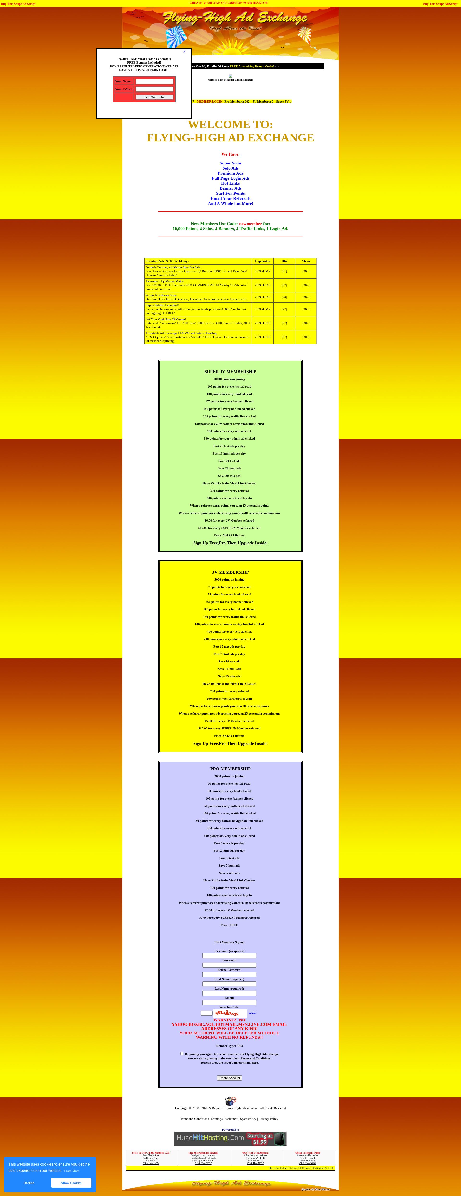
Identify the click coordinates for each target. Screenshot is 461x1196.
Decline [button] (29, 1183)
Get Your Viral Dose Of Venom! (166, 319)
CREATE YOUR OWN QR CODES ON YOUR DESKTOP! (229, 3)
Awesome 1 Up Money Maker (165, 281)
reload (253, 1013)
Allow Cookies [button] (71, 1183)
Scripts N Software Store (161, 295)
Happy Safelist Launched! (162, 305)
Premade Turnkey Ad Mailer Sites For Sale (173, 267)
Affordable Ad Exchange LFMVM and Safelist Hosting (181, 333)
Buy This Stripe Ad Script (18, 4)
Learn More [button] (71, 1170)
